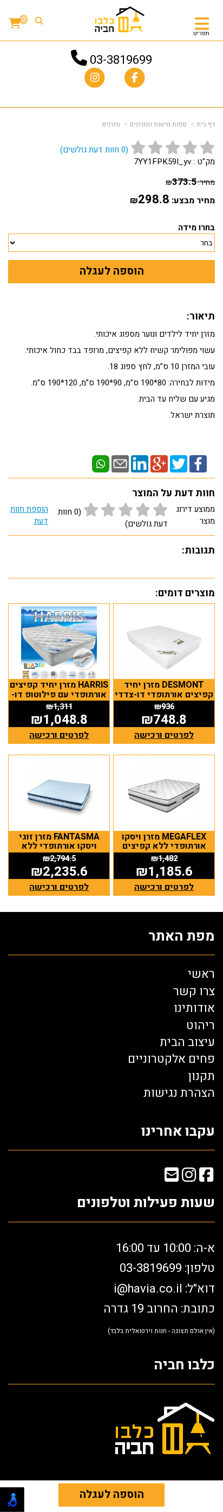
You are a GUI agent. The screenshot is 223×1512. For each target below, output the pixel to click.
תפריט (201, 33)
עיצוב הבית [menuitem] (187, 1042)
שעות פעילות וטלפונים (146, 1203)
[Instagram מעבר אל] (189, 1176)
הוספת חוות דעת (29, 515)
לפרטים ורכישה (164, 735)
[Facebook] (198, 463)
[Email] (120, 463)
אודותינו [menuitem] (194, 1008)
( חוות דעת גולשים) (94, 150)
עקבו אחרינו (178, 1132)
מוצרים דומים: (185, 593)
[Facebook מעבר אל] (206, 1176)
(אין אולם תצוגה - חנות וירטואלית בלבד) (161, 1331)
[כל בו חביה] (119, 18)
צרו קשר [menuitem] (194, 991)
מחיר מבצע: (193, 200)
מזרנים (111, 124)
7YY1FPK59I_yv (162, 162)
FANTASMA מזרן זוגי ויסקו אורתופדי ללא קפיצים (59, 846)
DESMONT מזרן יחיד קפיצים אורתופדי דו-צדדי (164, 689)
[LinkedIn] (139, 463)
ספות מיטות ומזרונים (158, 124)
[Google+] (159, 463)
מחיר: (190, 182)
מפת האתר (181, 936)
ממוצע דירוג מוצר (112, 516)
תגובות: (198, 550)
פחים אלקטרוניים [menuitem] (171, 1059)
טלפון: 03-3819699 (167, 1268)
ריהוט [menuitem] (200, 1025)
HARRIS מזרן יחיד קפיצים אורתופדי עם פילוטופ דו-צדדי (59, 694)
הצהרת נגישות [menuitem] (179, 1093)
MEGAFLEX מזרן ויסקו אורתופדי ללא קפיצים (164, 841)
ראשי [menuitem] (201, 974)
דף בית (205, 124)
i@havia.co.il (148, 1288)
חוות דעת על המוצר (173, 493)
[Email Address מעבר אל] (172, 1176)
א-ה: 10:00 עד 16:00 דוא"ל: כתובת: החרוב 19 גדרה (159, 1288)
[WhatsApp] (100, 463)
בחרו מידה (196, 228)
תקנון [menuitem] (201, 1076)
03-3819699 (121, 60)
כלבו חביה (184, 1365)
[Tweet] (178, 463)
